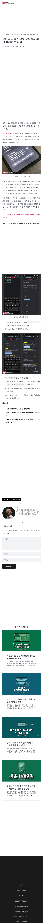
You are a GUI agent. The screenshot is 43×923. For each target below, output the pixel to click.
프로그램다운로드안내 (21, 901)
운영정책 (21, 895)
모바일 (8, 34)
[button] (40, 3)
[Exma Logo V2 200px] (8, 2)
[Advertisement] (21, 97)
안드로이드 (15, 34)
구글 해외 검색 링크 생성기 (21, 916)
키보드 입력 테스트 (22, 922)
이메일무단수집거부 (21, 906)
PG (17, 508)
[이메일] (9, 513)
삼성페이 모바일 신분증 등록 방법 (18, 409)
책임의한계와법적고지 (21, 912)
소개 (21, 885)
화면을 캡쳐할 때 (8, 133)
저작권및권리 (21, 890)
